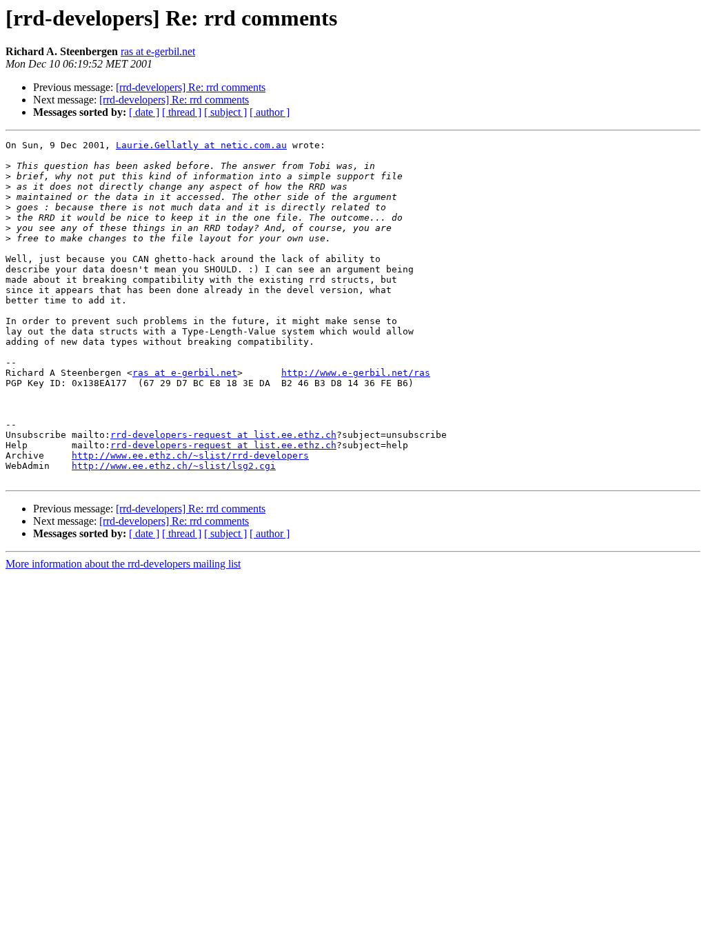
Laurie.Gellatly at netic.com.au (201, 145)
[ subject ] (225, 112)
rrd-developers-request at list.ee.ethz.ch (223, 435)
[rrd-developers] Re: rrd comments (190, 87)
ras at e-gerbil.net (158, 51)
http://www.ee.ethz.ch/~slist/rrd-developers (190, 455)
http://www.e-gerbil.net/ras (355, 373)
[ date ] (144, 112)
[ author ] (270, 112)
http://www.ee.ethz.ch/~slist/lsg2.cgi (174, 466)
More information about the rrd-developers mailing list (123, 564)
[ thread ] (181, 112)
